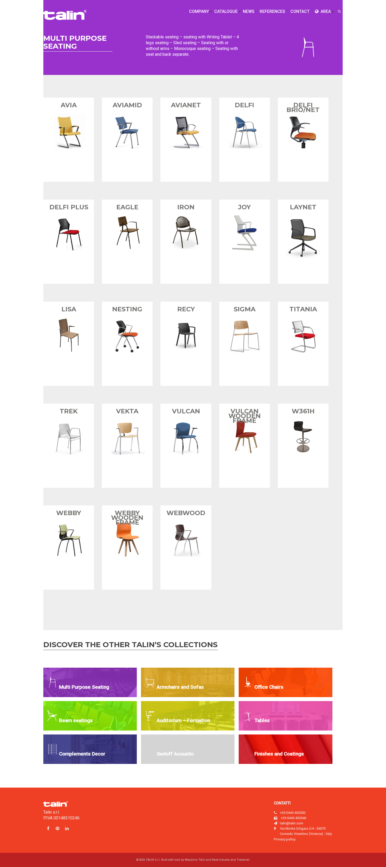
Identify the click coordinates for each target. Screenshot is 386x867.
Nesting (127, 309)
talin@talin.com (291, 823)
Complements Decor (82, 754)
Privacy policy (284, 839)
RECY (186, 309)
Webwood (185, 513)
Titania (303, 309)
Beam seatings (76, 720)
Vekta (127, 411)
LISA (68, 309)
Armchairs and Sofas (180, 687)
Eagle (127, 207)
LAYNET (303, 207)
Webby (68, 513)
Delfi (244, 105)
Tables (262, 720)
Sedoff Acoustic (175, 754)
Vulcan (186, 411)
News (248, 11)
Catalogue (226, 11)
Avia (69, 105)
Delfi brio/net (303, 107)
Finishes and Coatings (279, 754)
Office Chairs (268, 687)
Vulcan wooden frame (244, 415)
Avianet (186, 105)
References (272, 11)
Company (199, 11)
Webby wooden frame (127, 517)
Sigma (244, 309)
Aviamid (127, 105)
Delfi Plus (68, 207)
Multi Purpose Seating (84, 687)
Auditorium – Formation (183, 720)
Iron (186, 207)
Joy (244, 207)
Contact (300, 11)
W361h (303, 411)
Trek (69, 411)
